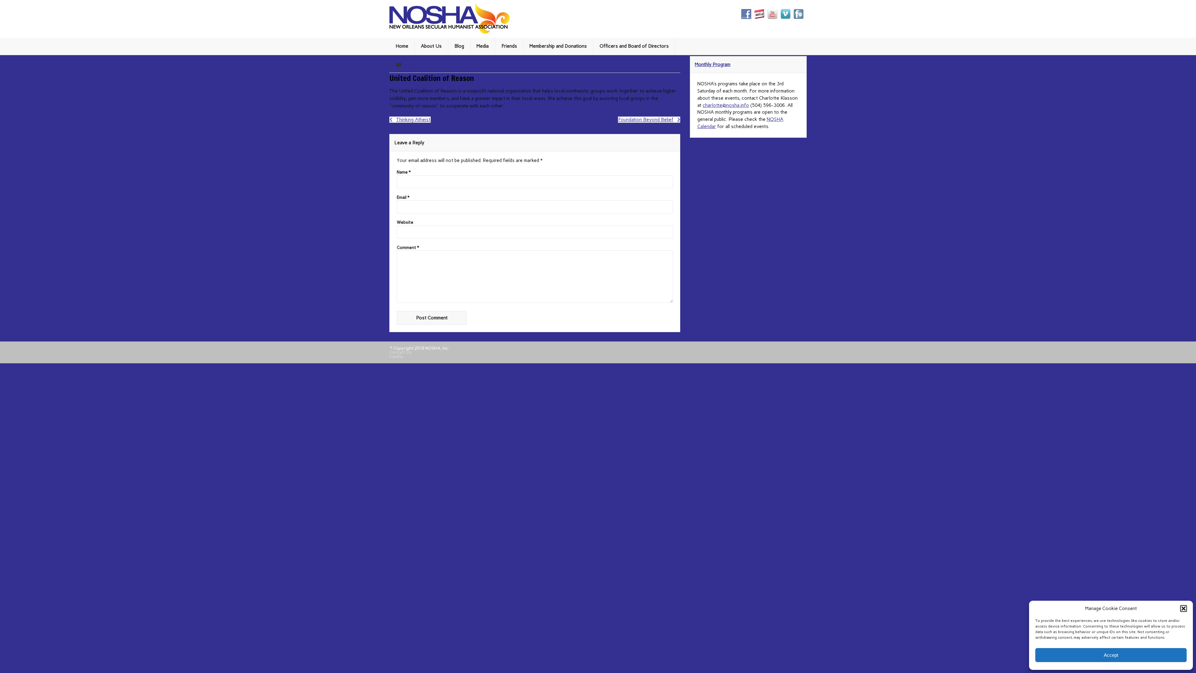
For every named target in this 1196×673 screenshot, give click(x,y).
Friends (509, 46)
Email (403, 197)
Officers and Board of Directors (634, 46)
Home (402, 46)
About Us (431, 46)
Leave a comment (424, 64)
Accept (1111, 655)
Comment (408, 248)
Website (405, 222)
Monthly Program (712, 64)
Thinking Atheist (413, 119)
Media (483, 46)
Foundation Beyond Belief (645, 119)
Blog (459, 46)
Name (404, 172)
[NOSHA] (449, 32)
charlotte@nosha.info (726, 105)
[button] (1183, 608)
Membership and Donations (558, 46)
